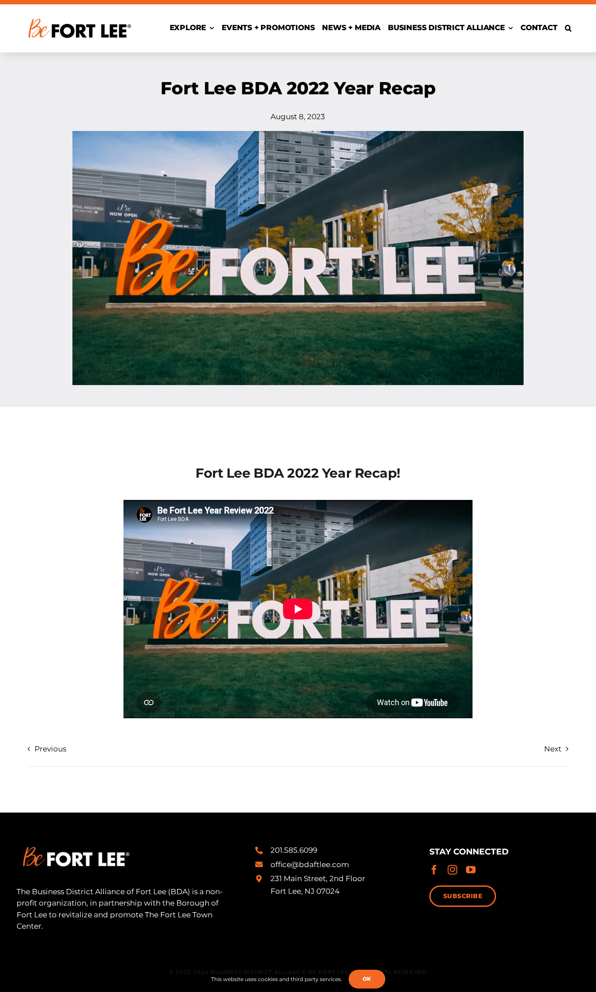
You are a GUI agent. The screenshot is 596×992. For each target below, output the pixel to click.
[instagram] (452, 870)
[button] (568, 28)
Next (553, 748)
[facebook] (434, 870)
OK (367, 978)
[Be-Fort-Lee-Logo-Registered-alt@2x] (79, 14)
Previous (50, 748)
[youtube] (471, 870)
